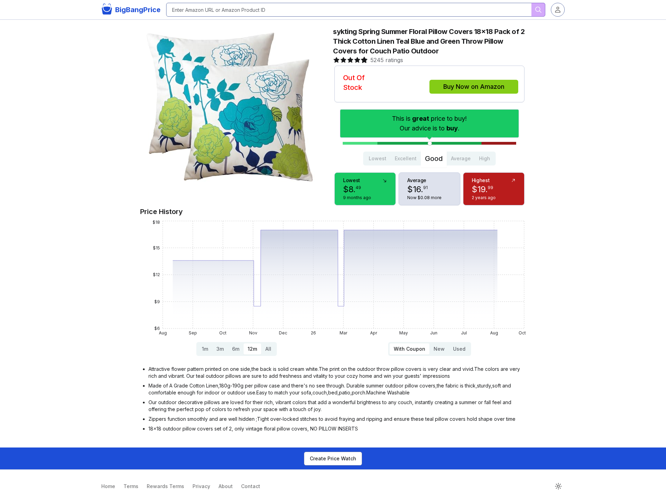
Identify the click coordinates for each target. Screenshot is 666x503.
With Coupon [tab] (409, 349)
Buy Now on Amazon (473, 86)
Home (108, 486)
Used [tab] (459, 349)
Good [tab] (434, 158)
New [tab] (439, 349)
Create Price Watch (333, 458)
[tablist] (429, 158)
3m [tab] (220, 349)
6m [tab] (235, 349)
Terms (130, 486)
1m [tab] (205, 349)
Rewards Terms (165, 486)
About (226, 486)
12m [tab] (252, 349)
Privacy (201, 486)
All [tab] (268, 349)
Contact (250, 486)
